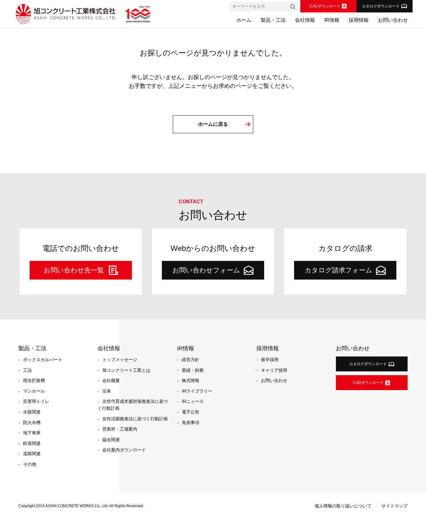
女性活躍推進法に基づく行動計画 (135, 418)
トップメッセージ (119, 359)
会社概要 (111, 380)
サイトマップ (394, 505)
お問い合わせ (393, 20)
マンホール (34, 391)
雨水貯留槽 (34, 380)
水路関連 (32, 411)
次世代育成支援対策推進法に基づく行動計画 (133, 405)
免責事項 (190, 422)
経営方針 (190, 359)
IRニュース (193, 401)
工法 (27, 370)
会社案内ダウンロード (124, 449)
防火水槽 (32, 422)
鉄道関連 (32, 443)
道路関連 (32, 453)
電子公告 (190, 411)
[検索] (292, 6)
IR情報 (331, 20)
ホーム (243, 20)
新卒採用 (269, 359)
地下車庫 (32, 432)
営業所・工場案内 (119, 429)
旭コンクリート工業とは (126, 370)
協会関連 (111, 439)
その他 (29, 464)
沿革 (106, 391)
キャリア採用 (274, 370)
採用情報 (359, 20)
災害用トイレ (36, 401)
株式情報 (190, 380)
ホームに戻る (213, 124)
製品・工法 (273, 20)
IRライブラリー (197, 391)
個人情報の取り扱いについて (343, 505)
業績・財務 (193, 370)
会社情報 (305, 20)
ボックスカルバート (42, 359)
